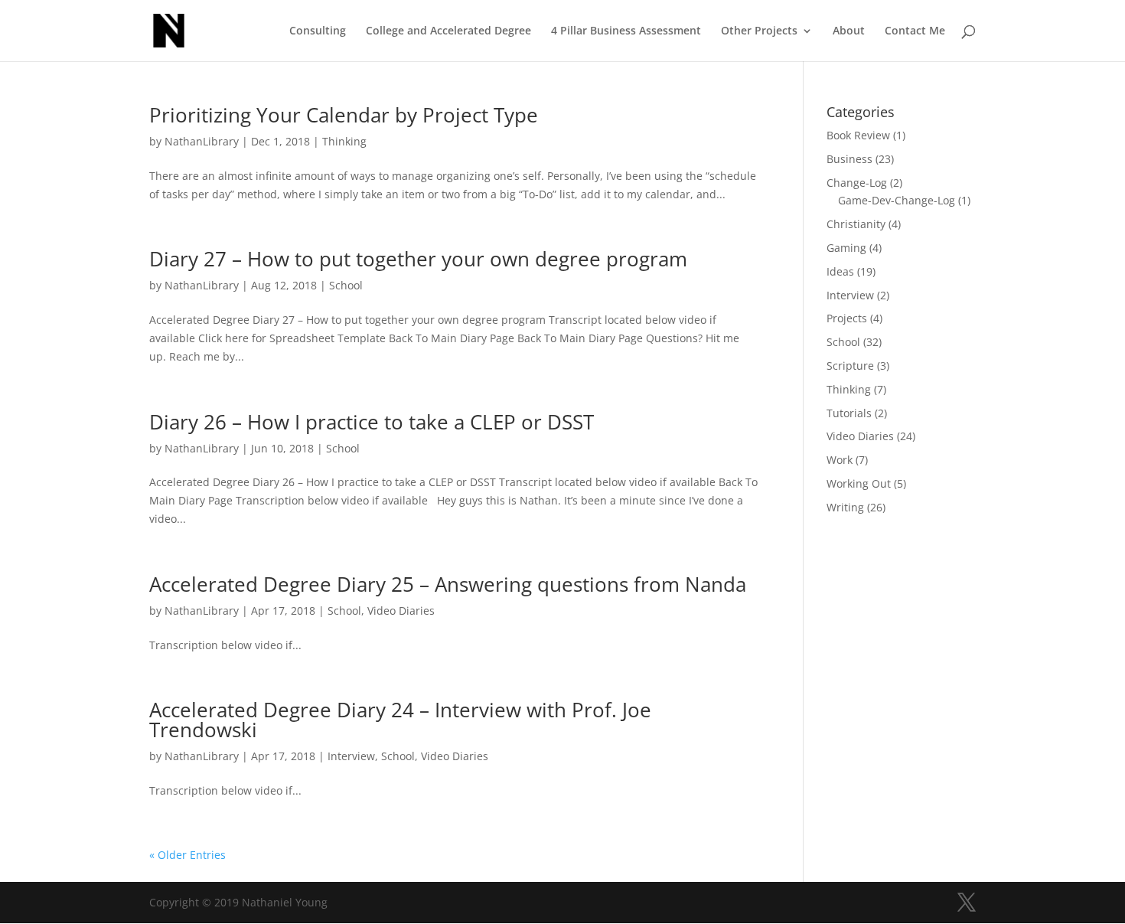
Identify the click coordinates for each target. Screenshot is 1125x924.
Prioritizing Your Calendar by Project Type (343, 115)
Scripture (850, 365)
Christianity (856, 224)
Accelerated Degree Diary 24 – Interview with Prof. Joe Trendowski (400, 719)
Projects (847, 318)
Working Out (859, 483)
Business (849, 159)
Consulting (317, 31)
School (346, 285)
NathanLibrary (202, 141)
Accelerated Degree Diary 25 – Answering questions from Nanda (447, 584)
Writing (845, 507)
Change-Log (857, 182)
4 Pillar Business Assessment (626, 31)
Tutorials (849, 413)
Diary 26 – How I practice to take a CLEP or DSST (371, 422)
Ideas (840, 271)
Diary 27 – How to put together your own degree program (418, 259)
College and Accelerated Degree (448, 31)
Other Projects (759, 31)
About (849, 31)
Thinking (344, 141)
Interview (351, 756)
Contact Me (915, 31)
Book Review (858, 135)
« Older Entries (187, 854)
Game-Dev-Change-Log (896, 200)
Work (840, 459)
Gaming (846, 247)
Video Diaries (401, 610)
